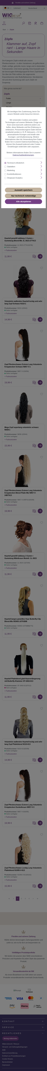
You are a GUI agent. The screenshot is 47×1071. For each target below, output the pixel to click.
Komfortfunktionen (14, 174)
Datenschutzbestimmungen (23, 155)
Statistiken (11, 167)
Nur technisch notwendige (23, 196)
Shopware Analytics (15, 178)
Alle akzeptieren (23, 201)
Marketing (11, 170)
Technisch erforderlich (15, 163)
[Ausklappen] (41, 162)
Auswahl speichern (23, 190)
